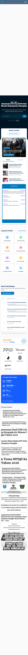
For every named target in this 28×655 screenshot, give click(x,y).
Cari (24, 118)
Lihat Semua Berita (13, 133)
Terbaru (8, 159)
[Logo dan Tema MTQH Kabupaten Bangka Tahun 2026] (14, 460)
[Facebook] (16, 102)
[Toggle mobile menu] (25, 2)
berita (17, 122)
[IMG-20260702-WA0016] (14, 489)
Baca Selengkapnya (8, 154)
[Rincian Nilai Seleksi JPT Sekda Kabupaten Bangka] (14, 441)
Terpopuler (20, 159)
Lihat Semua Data (7, 293)
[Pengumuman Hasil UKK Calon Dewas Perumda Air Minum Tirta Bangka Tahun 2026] (14, 432)
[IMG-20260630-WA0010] (14, 498)
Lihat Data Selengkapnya (8, 401)
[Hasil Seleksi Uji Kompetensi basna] (14, 508)
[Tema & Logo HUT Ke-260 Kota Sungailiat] (14, 546)
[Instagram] (12, 102)
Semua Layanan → (22, 230)
